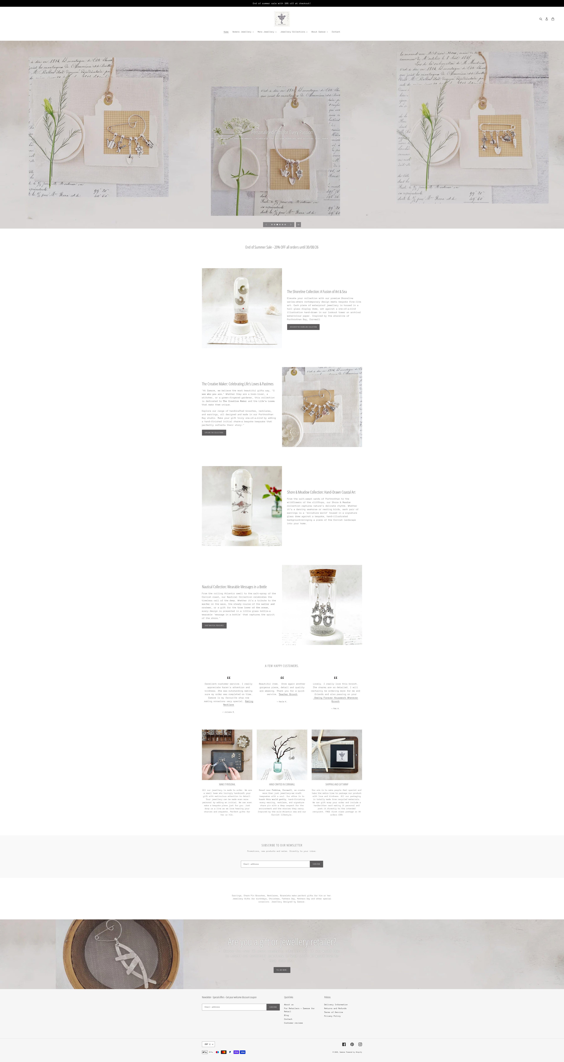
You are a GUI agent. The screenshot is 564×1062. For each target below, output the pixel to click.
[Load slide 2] (275, 225)
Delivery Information (336, 1004)
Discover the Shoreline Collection (303, 327)
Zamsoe (342, 1052)
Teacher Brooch (288, 694)
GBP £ (208, 1044)
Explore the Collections (214, 432)
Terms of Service (333, 1012)
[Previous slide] (266, 224)
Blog (286, 1015)
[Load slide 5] (283, 225)
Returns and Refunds (335, 1008)
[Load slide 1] (272, 225)
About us (289, 1004)
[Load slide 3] (277, 225)
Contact (288, 1019)
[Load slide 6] (285, 225)
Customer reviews (293, 1023)
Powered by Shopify (354, 1052)
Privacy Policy (332, 1016)
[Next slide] (291, 224)
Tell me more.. (281, 970)
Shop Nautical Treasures (214, 625)
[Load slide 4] (280, 225)
